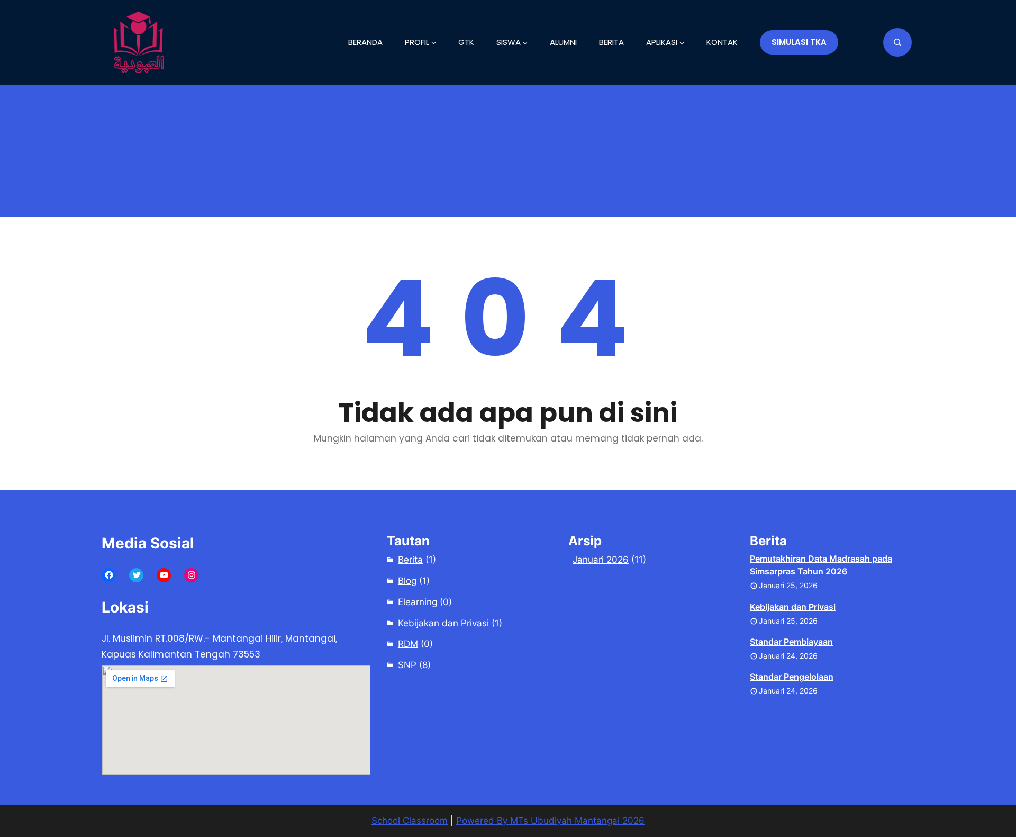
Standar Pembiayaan (791, 641)
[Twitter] (136, 575)
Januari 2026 (601, 559)
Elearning (417, 602)
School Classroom (409, 820)
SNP (407, 665)
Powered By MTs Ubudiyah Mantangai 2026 (550, 820)
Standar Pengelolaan (791, 676)
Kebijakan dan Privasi (443, 623)
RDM (408, 643)
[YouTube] (164, 575)
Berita (410, 559)
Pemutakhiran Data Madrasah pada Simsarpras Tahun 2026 (821, 565)
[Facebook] (109, 575)
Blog (407, 580)
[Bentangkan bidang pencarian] (897, 42)
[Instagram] (191, 575)
